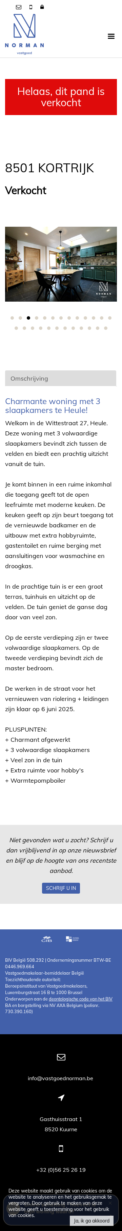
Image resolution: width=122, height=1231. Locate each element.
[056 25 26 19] (31, 7)
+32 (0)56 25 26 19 (61, 1169)
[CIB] (47, 939)
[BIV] (73, 939)
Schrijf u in (61, 888)
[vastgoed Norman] (24, 36)
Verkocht (25, 190)
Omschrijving (29, 378)
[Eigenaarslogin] (42, 7)
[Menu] (111, 36)
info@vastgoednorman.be (61, 1078)
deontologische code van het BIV (81, 999)
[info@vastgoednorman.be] (19, 7)
